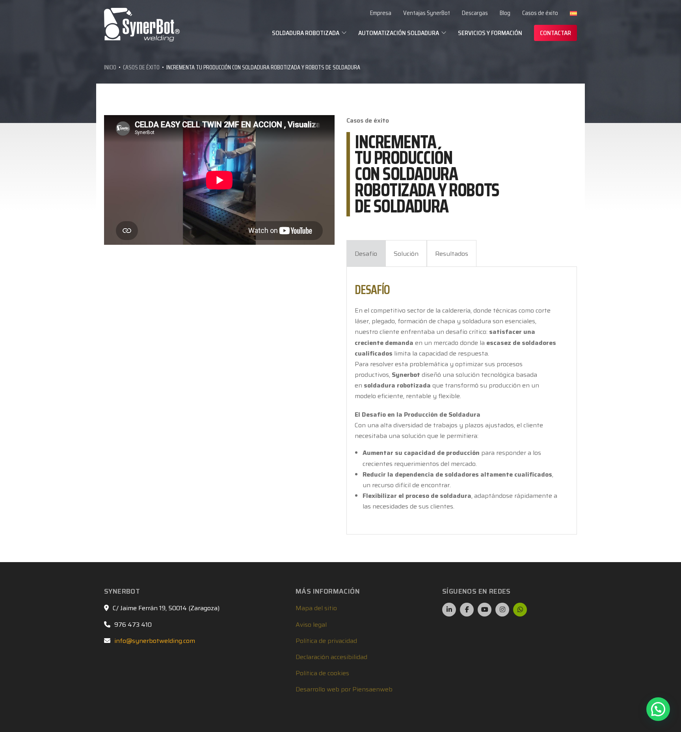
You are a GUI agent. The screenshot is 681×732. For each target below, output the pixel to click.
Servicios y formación (490, 33)
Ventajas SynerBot (426, 13)
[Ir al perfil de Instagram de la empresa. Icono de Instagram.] (502, 610)
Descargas (475, 13)
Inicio (110, 67)
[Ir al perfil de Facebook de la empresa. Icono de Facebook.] (467, 610)
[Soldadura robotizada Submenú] (344, 32)
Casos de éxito (540, 13)
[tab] (365, 253)
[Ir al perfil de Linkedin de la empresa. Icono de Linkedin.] (449, 610)
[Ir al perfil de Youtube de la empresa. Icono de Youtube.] (484, 610)
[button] (658, 709)
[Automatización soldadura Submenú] (443, 32)
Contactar (555, 33)
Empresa (380, 13)
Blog (505, 13)
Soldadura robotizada (305, 33)
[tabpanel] (458, 400)
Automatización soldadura (398, 33)
